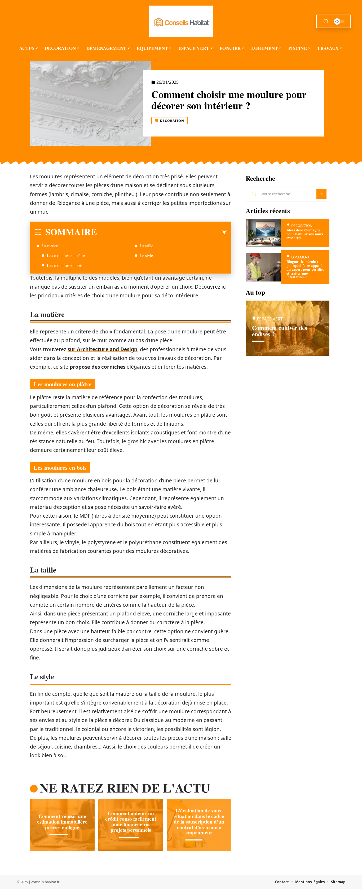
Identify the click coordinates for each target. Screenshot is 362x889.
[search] (326, 21)
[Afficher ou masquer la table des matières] (162, 232)
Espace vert (270, 319)
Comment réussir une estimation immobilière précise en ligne (62, 821)
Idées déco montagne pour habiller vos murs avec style (304, 233)
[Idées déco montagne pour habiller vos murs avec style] (263, 233)
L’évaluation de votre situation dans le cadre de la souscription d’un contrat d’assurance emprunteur (199, 821)
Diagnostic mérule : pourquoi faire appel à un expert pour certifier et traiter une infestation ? (305, 269)
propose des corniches (97, 366)
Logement (300, 257)
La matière (50, 245)
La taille (146, 245)
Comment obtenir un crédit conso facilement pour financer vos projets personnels (130, 822)
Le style (146, 255)
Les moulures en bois (64, 265)
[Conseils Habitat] (181, 21)
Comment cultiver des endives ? (279, 330)
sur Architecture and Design (102, 349)
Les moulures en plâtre (66, 255)
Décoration (172, 120)
